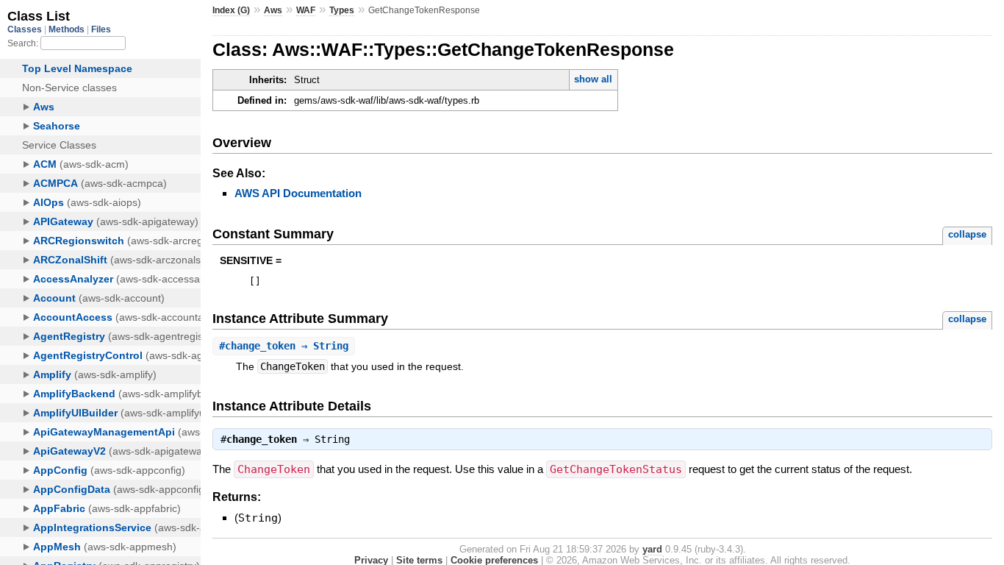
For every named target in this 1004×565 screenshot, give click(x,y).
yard (652, 549)
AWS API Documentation (298, 193)
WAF (305, 10)
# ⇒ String (283, 346)
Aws (273, 10)
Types (341, 10)
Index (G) (231, 10)
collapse (967, 234)
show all (593, 79)
